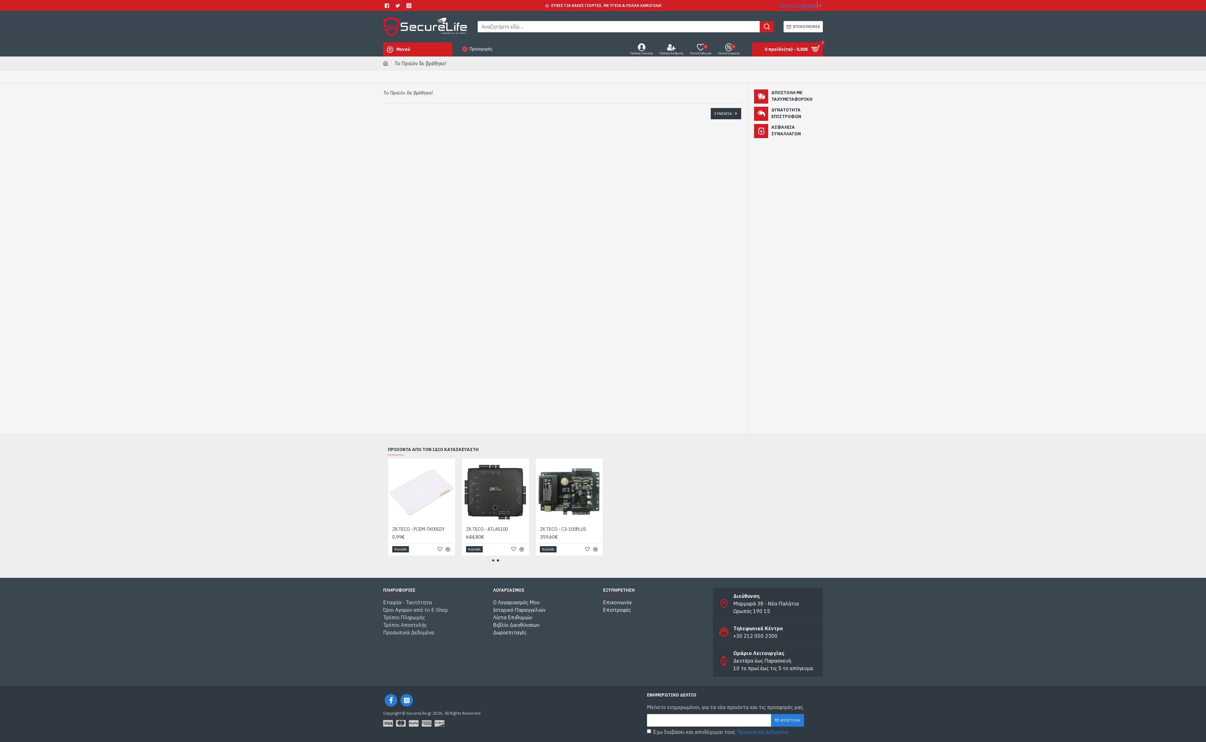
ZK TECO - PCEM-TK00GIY (418, 529)
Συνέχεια (723, 113)
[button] (493, 560)
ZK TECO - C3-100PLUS (563, 529)
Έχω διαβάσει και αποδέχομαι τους (720, 732)
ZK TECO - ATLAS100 (487, 529)
